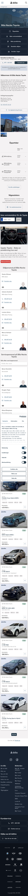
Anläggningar (4, 6)
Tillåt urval (14, 473)
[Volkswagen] (13, 859)
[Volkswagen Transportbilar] (15, 870)
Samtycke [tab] (5, 421)
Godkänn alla (14, 469)
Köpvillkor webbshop (6, 782)
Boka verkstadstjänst (16, 36)
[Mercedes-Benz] (7, 859)
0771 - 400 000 (8, 62)
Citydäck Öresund (20, 793)
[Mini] (14, 853)
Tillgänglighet (4, 790)
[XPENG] (8, 870)
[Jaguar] (18, 887)
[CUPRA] (15, 865)
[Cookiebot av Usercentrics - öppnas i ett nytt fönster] (19, 417)
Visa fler (14, 734)
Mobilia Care (18, 804)
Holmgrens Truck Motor (19, 807)
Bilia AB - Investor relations (20, 769)
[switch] (24, 452)
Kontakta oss (21, 62)
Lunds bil (17, 801)
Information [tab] (14, 421)
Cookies (3, 787)
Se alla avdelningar (14, 187)
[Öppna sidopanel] (2, 3)
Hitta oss (3, 771)
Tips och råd (4, 774)
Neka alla (14, 478)
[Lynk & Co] (20, 848)
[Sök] (26, 3)
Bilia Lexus (18, 775)
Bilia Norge (18, 780)
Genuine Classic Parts (21, 796)
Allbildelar (17, 783)
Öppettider (16, 31)
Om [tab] (23, 421)
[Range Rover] (9, 882)
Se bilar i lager (15, 51)
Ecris (16, 790)
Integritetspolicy (5, 784)
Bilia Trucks (18, 811)
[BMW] (7, 853)
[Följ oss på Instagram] (11, 759)
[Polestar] (14, 848)
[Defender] (18, 882)
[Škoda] (7, 865)
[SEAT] (21, 865)
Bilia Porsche (18, 778)
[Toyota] (20, 853)
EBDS (16, 798)
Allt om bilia (4, 768)
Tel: (6, 104)
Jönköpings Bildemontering (19, 787)
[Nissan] (20, 870)
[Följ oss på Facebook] (17, 759)
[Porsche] (18, 876)
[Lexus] (9, 876)
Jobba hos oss (5, 779)
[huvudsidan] (14, 752)
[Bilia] (13, 2)
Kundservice (4, 776)
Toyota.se (17, 740)
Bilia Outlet (18, 772)
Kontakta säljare (15, 46)
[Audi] (19, 859)
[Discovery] (9, 887)
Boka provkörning (16, 41)
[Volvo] (7, 848)
